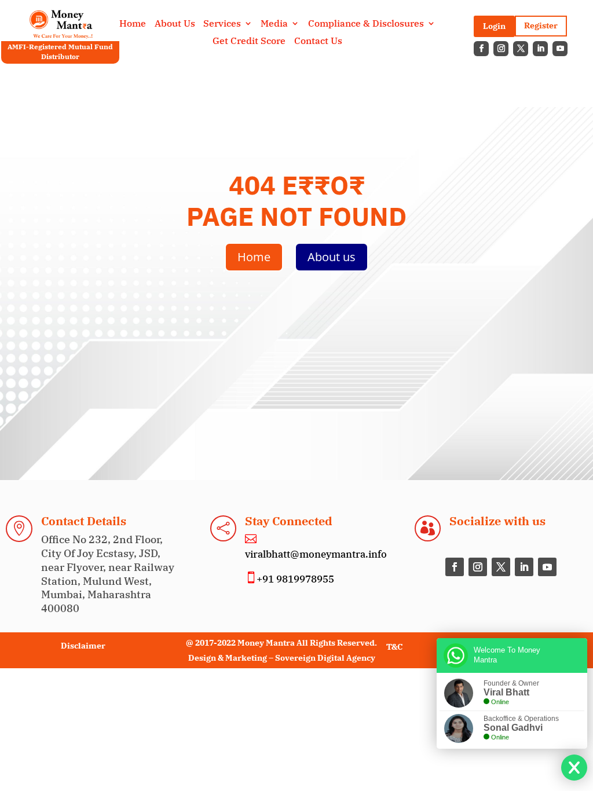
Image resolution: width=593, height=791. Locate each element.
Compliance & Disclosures (366, 24)
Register (541, 25)
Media (274, 24)
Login (494, 26)
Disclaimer (83, 645)
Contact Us (318, 41)
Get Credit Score (249, 41)
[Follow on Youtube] (560, 48)
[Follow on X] (520, 48)
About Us (175, 24)
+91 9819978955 (295, 579)
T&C (394, 647)
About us (332, 257)
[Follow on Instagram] (500, 48)
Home (132, 24)
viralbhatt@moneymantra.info (316, 554)
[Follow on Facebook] (481, 48)
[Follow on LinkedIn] (540, 48)
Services (222, 24)
